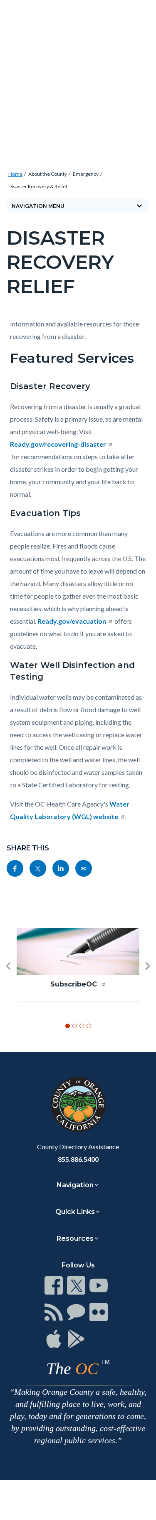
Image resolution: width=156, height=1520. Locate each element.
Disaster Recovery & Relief (37, 186)
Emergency (86, 174)
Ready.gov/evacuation (71, 621)
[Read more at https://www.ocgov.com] (78, 1104)
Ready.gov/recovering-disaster (58, 444)
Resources (75, 1238)
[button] (8, 980)
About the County (47, 174)
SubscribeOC (74, 984)
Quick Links (75, 1212)
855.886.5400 (78, 1159)
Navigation (75, 1185)
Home (15, 174)
